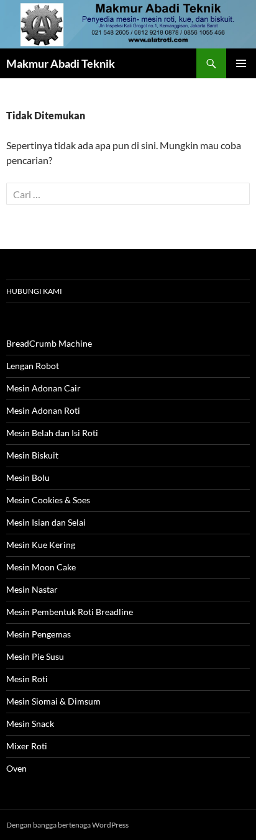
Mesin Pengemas (38, 634)
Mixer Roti (26, 746)
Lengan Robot (32, 365)
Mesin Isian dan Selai (46, 522)
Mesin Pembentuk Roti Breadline (69, 611)
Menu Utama (241, 63)
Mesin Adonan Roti (43, 410)
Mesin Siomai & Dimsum (53, 701)
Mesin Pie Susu (35, 656)
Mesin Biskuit (32, 455)
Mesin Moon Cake (41, 567)
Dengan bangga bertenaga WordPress (67, 824)
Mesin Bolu (28, 477)
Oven (16, 768)
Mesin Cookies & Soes (48, 500)
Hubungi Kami (34, 291)
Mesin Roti (27, 678)
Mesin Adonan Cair (43, 388)
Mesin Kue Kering (40, 544)
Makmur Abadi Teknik (60, 63)
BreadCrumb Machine (49, 343)
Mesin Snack (30, 723)
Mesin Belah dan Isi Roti (52, 432)
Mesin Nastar (32, 589)
